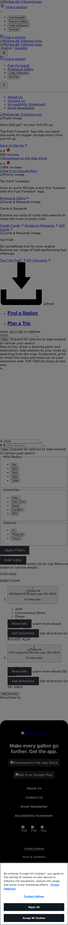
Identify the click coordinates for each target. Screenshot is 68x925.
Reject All (34, 907)
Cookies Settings (34, 896)
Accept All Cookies (34, 918)
